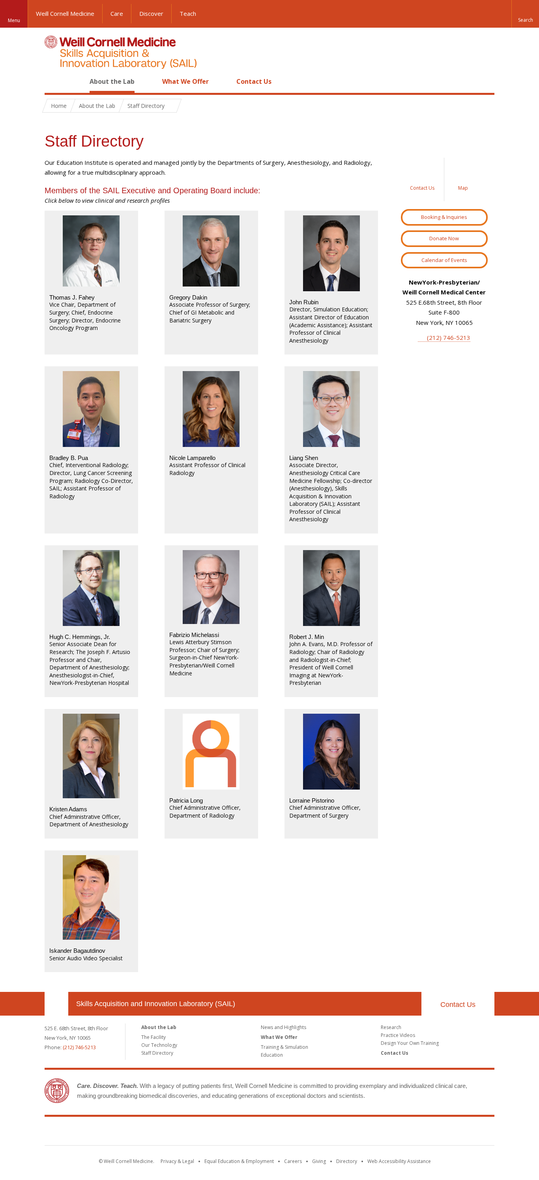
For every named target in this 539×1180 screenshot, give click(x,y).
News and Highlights (283, 1027)
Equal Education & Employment (239, 1161)
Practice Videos (398, 1035)
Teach (188, 13)
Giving (319, 1161)
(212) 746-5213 (448, 337)
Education (272, 1055)
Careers (293, 1161)
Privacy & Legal (177, 1161)
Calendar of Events (444, 260)
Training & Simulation (284, 1047)
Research (391, 1027)
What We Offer (185, 81)
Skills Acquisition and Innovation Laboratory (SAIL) (155, 1004)
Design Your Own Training (410, 1043)
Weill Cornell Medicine (65, 13)
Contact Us (253, 81)
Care (116, 13)
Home (53, 81)
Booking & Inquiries (444, 217)
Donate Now (444, 238)
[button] (525, 14)
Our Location (56, 1004)
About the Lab (112, 81)
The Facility (153, 1037)
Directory (346, 1161)
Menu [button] (14, 20)
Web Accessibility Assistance (399, 1161)
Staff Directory (157, 1053)
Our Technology (159, 1045)
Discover (151, 13)
